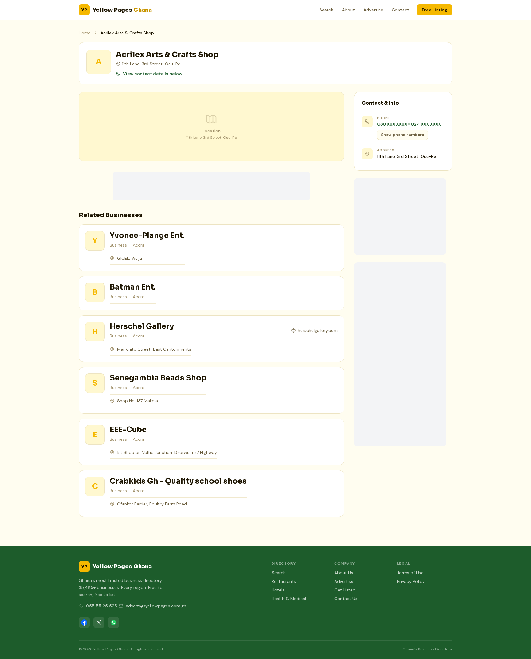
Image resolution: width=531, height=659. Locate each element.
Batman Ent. (133, 287)
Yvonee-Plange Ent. (147, 235)
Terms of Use (410, 572)
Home (85, 33)
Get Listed (345, 590)
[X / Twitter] (98, 622)
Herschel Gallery (142, 326)
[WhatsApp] (113, 622)
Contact (400, 10)
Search (326, 10)
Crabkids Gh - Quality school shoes (178, 481)
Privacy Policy (411, 581)
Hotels (278, 590)
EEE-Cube (128, 429)
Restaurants (284, 581)
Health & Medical (289, 598)
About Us (343, 572)
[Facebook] (84, 622)
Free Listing (434, 10)
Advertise (373, 10)
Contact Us (345, 598)
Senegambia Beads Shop (158, 378)
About (348, 10)
